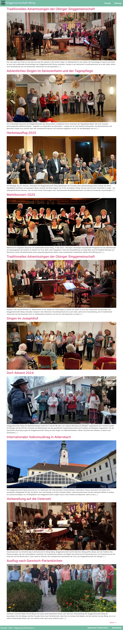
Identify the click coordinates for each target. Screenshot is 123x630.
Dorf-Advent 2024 (20, 373)
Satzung (117, 3)
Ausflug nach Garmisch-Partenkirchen (34, 561)
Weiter (113, 622)
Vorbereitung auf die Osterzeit (29, 499)
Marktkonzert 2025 (21, 195)
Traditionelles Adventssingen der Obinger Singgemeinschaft (51, 9)
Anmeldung (116, 628)
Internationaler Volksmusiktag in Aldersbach (39, 437)
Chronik (107, 3)
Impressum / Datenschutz (98, 628)
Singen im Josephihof (22, 318)
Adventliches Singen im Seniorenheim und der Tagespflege (50, 71)
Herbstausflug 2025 (21, 133)
